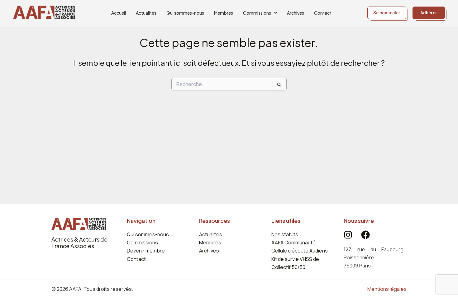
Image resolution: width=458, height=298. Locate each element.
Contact (323, 13)
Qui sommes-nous (185, 13)
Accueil (118, 13)
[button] (260, 13)
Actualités (146, 13)
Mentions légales (387, 289)
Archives (295, 13)
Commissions (257, 13)
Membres (223, 13)
